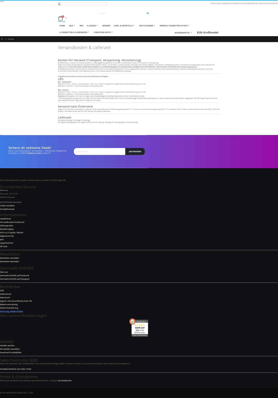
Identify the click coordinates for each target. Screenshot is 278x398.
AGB (2, 290)
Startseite (2, 39)
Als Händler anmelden (10, 349)
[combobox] (122, 13)
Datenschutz (5, 294)
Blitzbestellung (237, 3)
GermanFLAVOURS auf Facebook (14, 275)
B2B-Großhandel (207, 32)
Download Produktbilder (11, 352)
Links (2, 1)
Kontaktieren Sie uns (252, 3)
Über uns (4, 272)
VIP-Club (3, 246)
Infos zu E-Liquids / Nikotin (11, 232)
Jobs (2, 239)
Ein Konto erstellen (269, 3)
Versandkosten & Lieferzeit (12, 222)
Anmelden (227, 3)
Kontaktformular (7, 209)
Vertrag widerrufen (11, 311)
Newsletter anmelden (9, 258)
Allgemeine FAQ (7, 236)
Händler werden (7, 345)
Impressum (5, 297)
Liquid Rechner (6, 243)
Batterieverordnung (9, 304)
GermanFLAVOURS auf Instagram (14, 279)
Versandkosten (65, 380)
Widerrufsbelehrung (9, 308)
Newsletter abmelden (9, 261)
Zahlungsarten (6, 225)
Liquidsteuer (5, 218)
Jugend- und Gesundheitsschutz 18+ (16, 301)
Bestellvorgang (6, 229)
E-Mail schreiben (7, 205)
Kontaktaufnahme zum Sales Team (15, 369)
